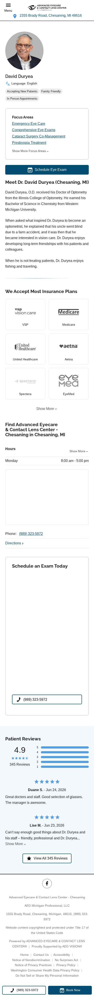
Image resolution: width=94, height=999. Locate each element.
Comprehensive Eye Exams (33, 130)
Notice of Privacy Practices (33, 965)
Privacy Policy (65, 965)
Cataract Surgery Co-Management (38, 136)
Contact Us (41, 954)
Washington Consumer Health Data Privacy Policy (45, 970)
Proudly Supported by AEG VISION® (57, 946)
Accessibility (61, 954)
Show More (45, 409)
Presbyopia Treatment (29, 143)
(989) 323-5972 (31, 534)
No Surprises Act (66, 960)
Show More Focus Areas (29, 151)
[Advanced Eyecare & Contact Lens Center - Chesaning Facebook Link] (47, 883)
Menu (8, 10)
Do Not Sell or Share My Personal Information (47, 975)
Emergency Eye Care (28, 123)
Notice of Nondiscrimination (31, 960)
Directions (13, 543)
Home (24, 954)
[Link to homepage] (47, 7)
